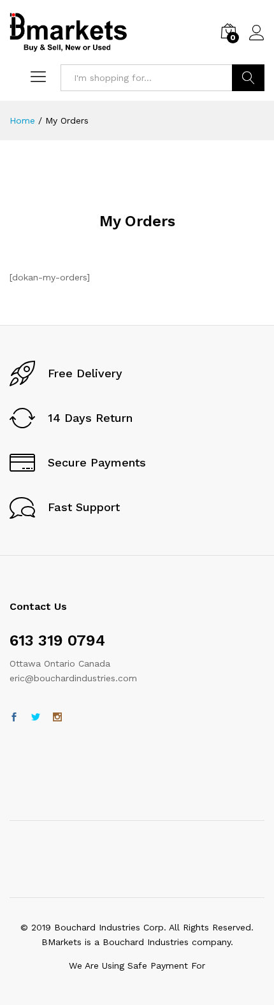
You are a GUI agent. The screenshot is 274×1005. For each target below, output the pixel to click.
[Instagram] (57, 718)
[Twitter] (36, 718)
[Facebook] (14, 718)
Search (248, 77)
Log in (256, 40)
